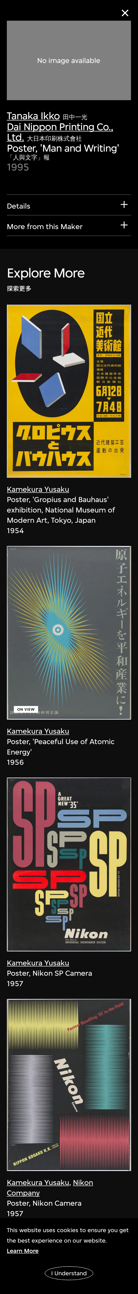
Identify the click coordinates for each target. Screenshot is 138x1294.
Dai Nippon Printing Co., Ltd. (60, 132)
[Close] (125, 13)
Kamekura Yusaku (38, 489)
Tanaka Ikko (33, 116)
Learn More (23, 1250)
